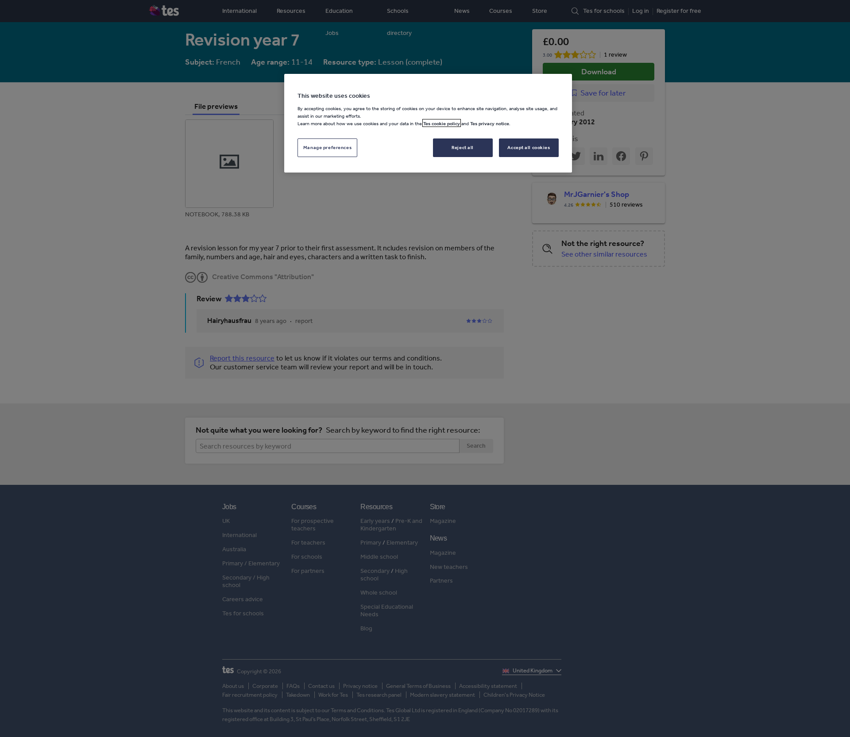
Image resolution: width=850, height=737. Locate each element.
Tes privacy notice (489, 123)
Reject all (463, 147)
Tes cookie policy (441, 123)
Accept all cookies (528, 147)
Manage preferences (327, 147)
